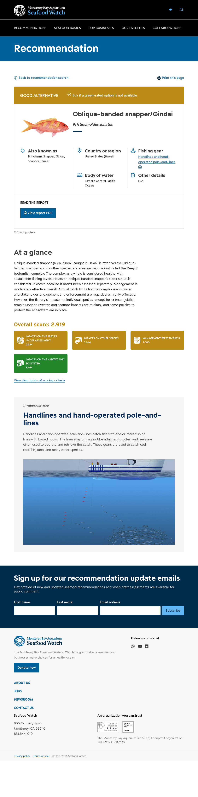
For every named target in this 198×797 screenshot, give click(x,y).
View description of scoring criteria (39, 380)
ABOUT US (22, 683)
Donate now (26, 668)
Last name (65, 602)
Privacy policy (22, 755)
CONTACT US (24, 708)
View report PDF (39, 213)
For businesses (101, 28)
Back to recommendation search (43, 78)
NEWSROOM (23, 699)
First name (22, 602)
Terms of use (41, 755)
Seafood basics (67, 28)
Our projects (133, 28)
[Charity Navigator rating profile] (107, 727)
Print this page (173, 78)
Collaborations (167, 28)
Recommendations (30, 28)
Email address (110, 602)
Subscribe (173, 610)
